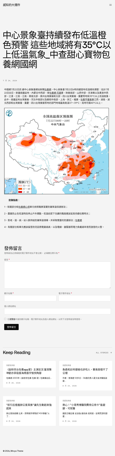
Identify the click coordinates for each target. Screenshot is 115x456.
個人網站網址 (10, 306)
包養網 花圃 (55, 92)
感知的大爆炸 (11, 5)
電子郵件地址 (65, 293)
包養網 (47, 89)
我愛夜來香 (10, 365)
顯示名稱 (9, 293)
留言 (7, 259)
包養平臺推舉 (87, 99)
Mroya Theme (17, 451)
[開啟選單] (110, 5)
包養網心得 (24, 206)
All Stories (102, 353)
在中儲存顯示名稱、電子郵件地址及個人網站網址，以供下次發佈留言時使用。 (44, 319)
